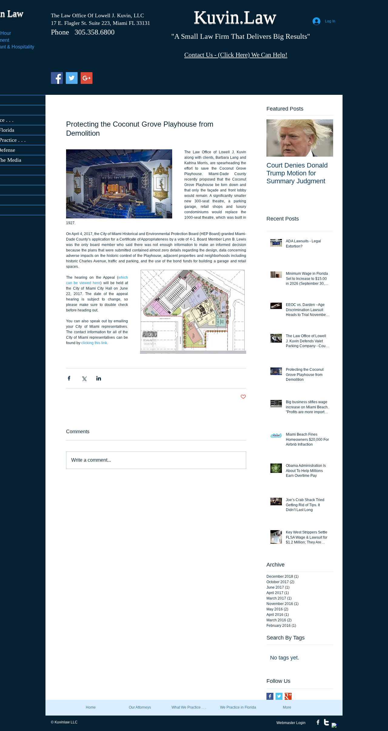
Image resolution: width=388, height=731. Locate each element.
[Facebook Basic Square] (269, 696)
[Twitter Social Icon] (72, 78)
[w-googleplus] (335, 726)
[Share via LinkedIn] (99, 378)
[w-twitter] (326, 722)
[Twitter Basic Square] (279, 696)
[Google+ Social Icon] (86, 78)
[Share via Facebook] (69, 378)
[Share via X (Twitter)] (84, 378)
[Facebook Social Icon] (57, 78)
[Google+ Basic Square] (288, 696)
